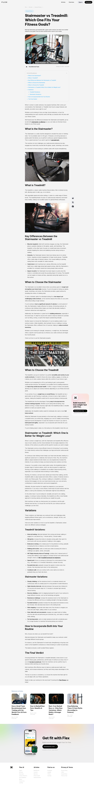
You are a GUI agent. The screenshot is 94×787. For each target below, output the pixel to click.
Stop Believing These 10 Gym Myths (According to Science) (74, 709)
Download (88, 2)
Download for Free (79, 411)
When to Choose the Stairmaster (36, 82)
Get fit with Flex (56, 738)
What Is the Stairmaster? (34, 75)
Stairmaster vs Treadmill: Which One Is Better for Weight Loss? (44, 87)
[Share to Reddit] (72, 198)
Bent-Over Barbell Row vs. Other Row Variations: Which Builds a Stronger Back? (55, 710)
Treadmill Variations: (35, 92)
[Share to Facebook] (72, 206)
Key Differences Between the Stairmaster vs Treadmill (42, 80)
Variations (30, 89)
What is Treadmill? (33, 78)
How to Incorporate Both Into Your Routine (39, 96)
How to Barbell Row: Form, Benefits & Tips (37, 708)
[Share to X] (72, 202)
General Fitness (29, 11)
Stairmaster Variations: (35, 94)
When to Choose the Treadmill (36, 85)
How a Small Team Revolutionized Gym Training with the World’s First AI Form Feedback (19, 710)
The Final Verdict (32, 99)
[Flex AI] (11, 767)
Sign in (80, 2)
